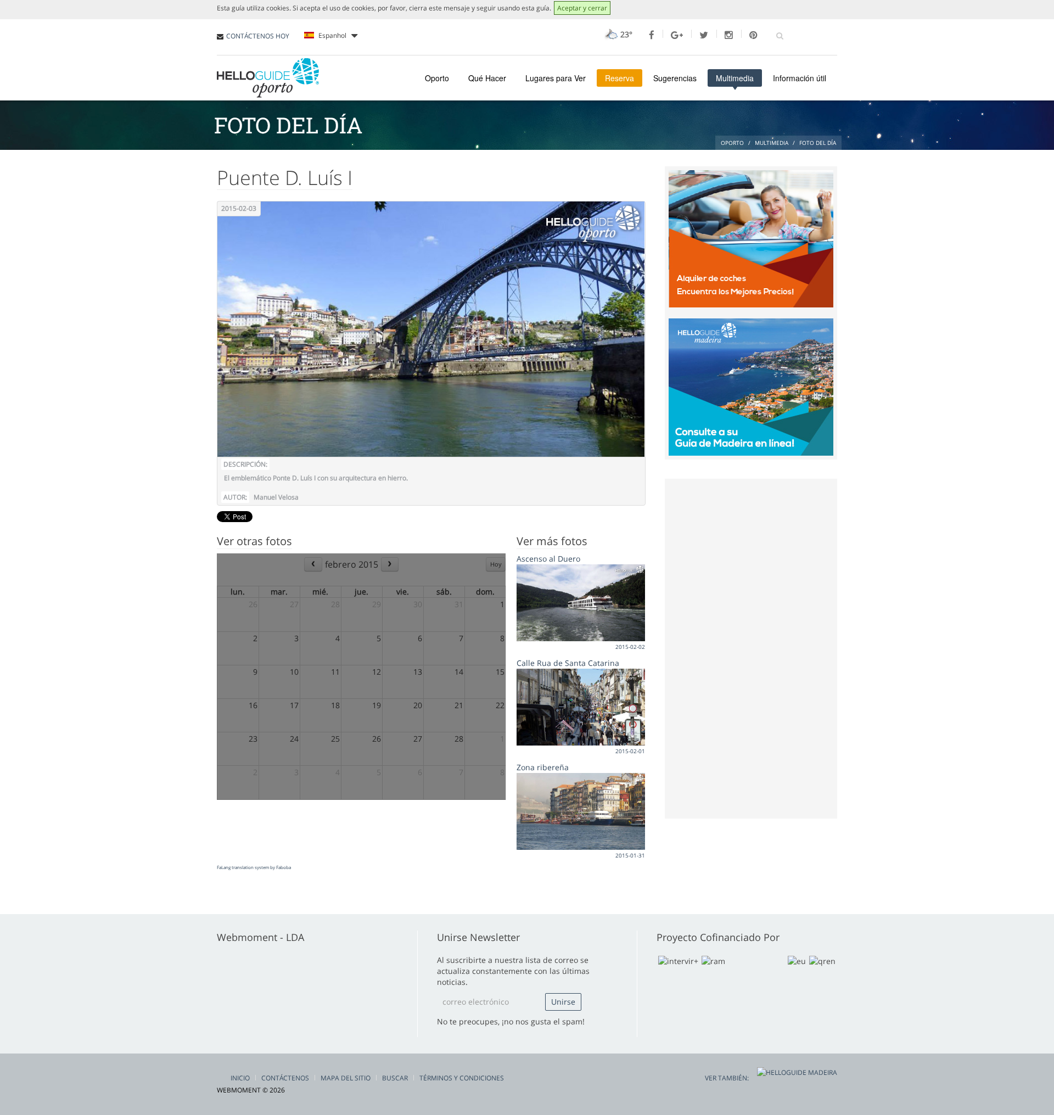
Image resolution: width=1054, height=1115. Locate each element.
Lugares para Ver (555, 77)
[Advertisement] (751, 647)
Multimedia (735, 77)
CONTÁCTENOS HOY (257, 36)
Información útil (799, 77)
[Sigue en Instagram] (729, 35)
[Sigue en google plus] (677, 35)
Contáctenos (285, 1078)
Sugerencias (675, 77)
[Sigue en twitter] (703, 35)
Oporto (437, 77)
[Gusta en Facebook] (651, 35)
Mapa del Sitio (346, 1078)
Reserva (619, 77)
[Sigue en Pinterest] (753, 35)
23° (625, 34)
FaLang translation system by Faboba (254, 867)
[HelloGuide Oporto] (268, 78)
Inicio (240, 1078)
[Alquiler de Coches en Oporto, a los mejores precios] (751, 238)
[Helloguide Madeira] (751, 385)
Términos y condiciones (461, 1078)
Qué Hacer (487, 77)
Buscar (395, 1078)
